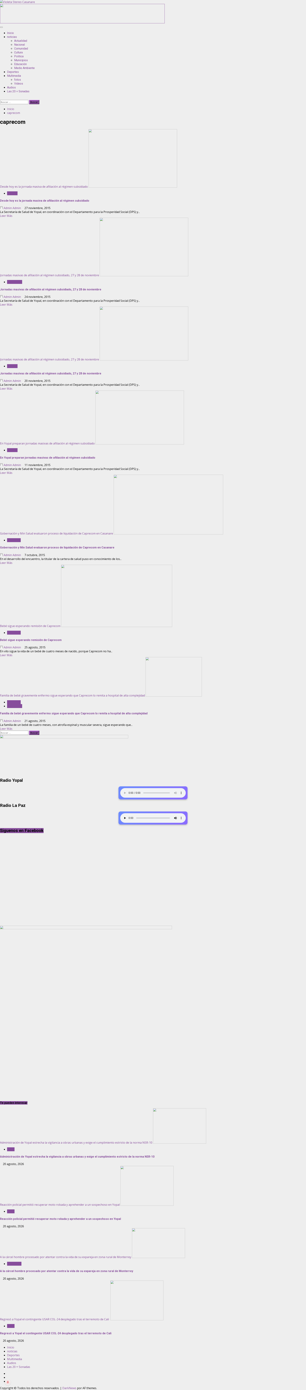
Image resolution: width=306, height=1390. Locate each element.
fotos (17, 79)
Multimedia (14, 75)
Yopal (11, 1149)
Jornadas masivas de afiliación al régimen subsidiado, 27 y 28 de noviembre (49, 275)
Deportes (13, 72)
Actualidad (20, 40)
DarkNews (69, 1388)
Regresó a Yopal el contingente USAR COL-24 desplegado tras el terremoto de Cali (55, 1319)
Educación (20, 64)
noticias (12, 37)
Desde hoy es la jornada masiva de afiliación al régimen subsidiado (44, 187)
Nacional (19, 44)
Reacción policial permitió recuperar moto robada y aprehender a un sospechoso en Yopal (60, 1205)
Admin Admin (12, 208)
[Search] (1, 98)
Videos (18, 83)
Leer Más (6, 216)
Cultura (18, 52)
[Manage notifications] (8, 1382)
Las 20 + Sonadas (18, 91)
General (12, 193)
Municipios (21, 60)
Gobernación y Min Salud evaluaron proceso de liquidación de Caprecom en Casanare (56, 533)
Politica (19, 56)
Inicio (10, 33)
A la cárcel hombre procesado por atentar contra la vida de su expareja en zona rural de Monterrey (65, 1257)
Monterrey (14, 1264)
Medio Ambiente (24, 68)
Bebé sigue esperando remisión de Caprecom (30, 626)
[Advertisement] (82, 22)
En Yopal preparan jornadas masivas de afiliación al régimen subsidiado (47, 443)
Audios (11, 87)
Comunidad (21, 48)
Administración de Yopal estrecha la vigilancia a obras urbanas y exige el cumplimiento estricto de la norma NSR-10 (76, 1143)
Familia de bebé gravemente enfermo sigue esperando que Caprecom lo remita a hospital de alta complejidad (72, 695)
